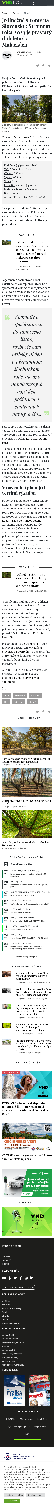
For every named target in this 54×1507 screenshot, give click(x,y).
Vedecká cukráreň (10, 1339)
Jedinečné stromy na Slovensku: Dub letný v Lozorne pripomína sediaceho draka (32, 580)
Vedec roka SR (8, 1350)
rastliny (18, 702)
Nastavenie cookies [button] (14, 1495)
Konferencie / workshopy (13, 1365)
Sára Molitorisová (37, 1018)
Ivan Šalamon (21, 848)
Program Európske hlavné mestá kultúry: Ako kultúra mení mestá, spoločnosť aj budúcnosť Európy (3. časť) (34, 1045)
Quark (4, 1312)
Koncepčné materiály (11, 1323)
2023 (6, 695)
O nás (4, 1252)
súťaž (32, 702)
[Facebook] (21, 1278)
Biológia (27, 13)
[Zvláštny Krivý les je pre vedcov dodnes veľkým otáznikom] (27, 783)
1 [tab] (16, 1407)
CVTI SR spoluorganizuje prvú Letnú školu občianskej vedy (27, 1157)
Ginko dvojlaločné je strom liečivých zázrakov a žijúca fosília (26, 844)
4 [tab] (29, 1407)
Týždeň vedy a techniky (12, 1354)
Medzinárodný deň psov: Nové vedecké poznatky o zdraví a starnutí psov (32, 975)
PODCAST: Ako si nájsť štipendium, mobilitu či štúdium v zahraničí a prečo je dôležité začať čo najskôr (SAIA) (25, 1108)
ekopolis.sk (9, 677)
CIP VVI (5, 1320)
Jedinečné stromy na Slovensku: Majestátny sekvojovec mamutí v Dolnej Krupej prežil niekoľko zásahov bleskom (32, 251)
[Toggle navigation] (50, 3)
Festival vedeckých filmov (13, 1342)
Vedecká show (8, 1361)
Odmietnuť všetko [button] (36, 1495)
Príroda (16, 13)
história (35, 695)
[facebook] (43, 66)
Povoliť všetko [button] (12, 1501)
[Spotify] (10, 1278)
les (6, 702)
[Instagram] (26, 1278)
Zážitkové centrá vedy (11, 1308)
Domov (5, 13)
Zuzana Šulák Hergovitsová (40, 982)
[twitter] (37, 66)
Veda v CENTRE (9, 1335)
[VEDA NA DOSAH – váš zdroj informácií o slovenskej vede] (11, 3)
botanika (20, 695)
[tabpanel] (14, 1390)
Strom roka (21, 137)
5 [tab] (33, 1407)
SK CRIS (5, 1316)
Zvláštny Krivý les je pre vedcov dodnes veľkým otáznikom (26, 802)
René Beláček (35, 1053)
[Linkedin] (31, 1278)
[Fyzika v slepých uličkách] (14, 1390)
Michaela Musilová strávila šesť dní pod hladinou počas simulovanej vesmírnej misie (32, 1027)
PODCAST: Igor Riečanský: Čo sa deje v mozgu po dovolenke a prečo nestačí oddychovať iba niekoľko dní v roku (33, 1009)
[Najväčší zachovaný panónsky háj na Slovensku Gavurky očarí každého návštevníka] (27, 741)
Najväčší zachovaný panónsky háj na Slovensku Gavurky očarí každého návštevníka (26, 760)
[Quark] (39, 1390)
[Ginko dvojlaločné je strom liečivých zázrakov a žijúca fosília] (27, 825)
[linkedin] (48, 66)
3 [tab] (25, 1407)
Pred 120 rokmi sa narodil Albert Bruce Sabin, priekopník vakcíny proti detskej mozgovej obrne (33, 992)
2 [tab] (20, 1407)
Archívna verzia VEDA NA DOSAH (18, 1287)
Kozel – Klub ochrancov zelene (21, 520)
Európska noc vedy (10, 1357)
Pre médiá (6, 1260)
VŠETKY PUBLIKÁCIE (27, 1411)
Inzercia (5, 1264)
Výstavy (5, 1346)
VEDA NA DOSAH (24, 52)
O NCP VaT (7, 1301)
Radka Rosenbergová (38, 999)
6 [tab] (37, 1407)
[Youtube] (4, 1278)
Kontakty (6, 1256)
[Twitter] (15, 1278)
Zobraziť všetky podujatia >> (27, 957)
